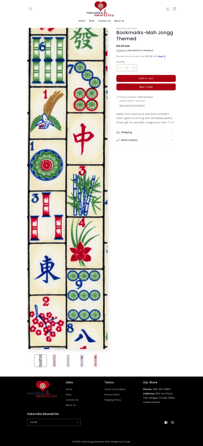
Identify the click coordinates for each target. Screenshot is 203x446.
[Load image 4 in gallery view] (82, 361)
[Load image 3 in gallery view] (68, 361)
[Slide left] (30, 360)
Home (69, 389)
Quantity (120, 61)
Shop (68, 394)
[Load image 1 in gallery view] (40, 361)
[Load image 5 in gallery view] (95, 361)
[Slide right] (105, 360)
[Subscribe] (77, 422)
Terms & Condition (115, 389)
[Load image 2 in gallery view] (54, 361)
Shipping (121, 50)
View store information (132, 105)
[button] (30, 9)
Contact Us (72, 399)
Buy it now (146, 86)
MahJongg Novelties (93, 441)
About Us (71, 405)
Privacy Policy (112, 394)
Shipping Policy (112, 399)
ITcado (126, 441)
